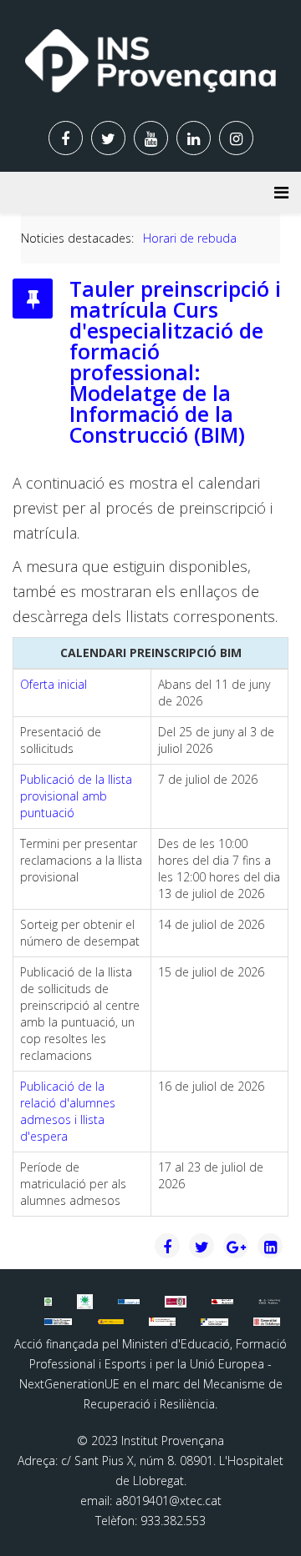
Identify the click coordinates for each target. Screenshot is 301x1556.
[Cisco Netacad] (269, 1301)
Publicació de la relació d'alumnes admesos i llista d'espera (67, 1111)
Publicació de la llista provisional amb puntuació (76, 796)
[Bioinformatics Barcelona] (47, 1301)
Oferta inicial (53, 684)
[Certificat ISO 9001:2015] (175, 1302)
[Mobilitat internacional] (129, 1301)
